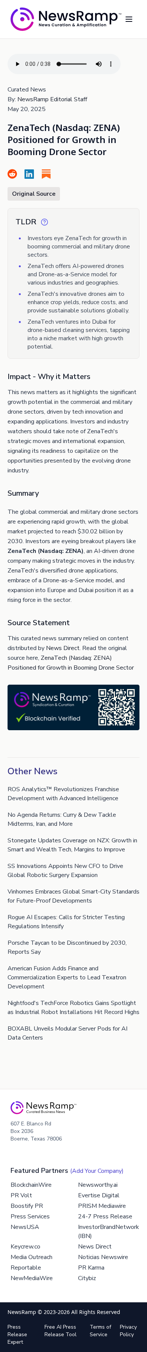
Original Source (33, 194)
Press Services (30, 1216)
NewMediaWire (32, 1278)
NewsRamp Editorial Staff (52, 99)
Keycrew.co (25, 1246)
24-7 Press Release (105, 1216)
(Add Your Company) (97, 1171)
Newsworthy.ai (98, 1185)
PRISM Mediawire (102, 1206)
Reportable (26, 1268)
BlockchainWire (31, 1185)
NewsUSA (25, 1227)
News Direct (63, 648)
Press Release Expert (17, 1334)
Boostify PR (27, 1206)
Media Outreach (31, 1257)
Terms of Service (100, 1330)
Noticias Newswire (103, 1257)
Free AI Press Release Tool (60, 1330)
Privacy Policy (128, 1330)
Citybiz (87, 1278)
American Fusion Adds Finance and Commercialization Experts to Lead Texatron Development (67, 977)
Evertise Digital (98, 1195)
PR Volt (21, 1195)
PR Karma (91, 1268)
